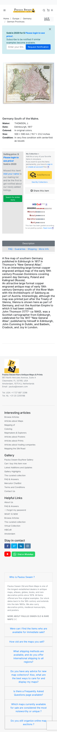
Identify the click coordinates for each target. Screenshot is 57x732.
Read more (47, 228)
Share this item (41, 190)
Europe (16, 18)
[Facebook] (7, 545)
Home (6, 18)
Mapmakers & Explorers (15, 433)
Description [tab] (28, 243)
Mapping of (9, 425)
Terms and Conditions (14, 487)
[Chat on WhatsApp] (23, 554)
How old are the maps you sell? (26, 641)
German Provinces (15, 21)
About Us (8, 502)
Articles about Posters (14, 437)
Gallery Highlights (12, 471)
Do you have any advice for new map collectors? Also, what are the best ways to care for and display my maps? (28, 676)
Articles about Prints (13, 441)
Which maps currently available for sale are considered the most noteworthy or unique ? (29, 708)
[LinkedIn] (21, 545)
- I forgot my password (15, 510)
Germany (27, 18)
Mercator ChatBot (12, 483)
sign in (49, 164)
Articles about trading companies (19, 444)
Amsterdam (9, 534)
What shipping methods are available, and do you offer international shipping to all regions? (28, 656)
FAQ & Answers (11, 479)
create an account (35, 167)
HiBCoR (8, 530)
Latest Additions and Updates (18, 467)
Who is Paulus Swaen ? (22, 577)
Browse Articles (11, 417)
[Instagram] (28, 545)
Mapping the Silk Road (14, 448)
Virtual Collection (12, 526)
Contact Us (9, 491)
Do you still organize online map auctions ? (28, 722)
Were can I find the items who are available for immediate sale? (28, 630)
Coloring (8, 429)
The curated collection (15, 475)
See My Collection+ (40, 182)
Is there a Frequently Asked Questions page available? (28, 693)
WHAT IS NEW (11, 514)
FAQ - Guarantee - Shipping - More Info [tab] (28, 249)
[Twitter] (14, 545)
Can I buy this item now (15, 463)
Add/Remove (43, 175)
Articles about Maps (13, 421)
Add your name (11, 174)
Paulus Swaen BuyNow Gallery (18, 460)
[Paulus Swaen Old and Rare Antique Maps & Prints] (24, 10)
